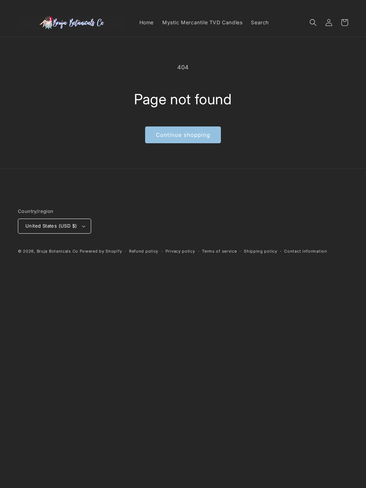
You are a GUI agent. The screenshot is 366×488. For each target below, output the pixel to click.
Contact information (305, 251)
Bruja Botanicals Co (57, 251)
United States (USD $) (51, 226)
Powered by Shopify (101, 251)
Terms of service (219, 251)
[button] (313, 22)
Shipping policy (260, 251)
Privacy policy (180, 251)
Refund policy (143, 251)
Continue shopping (183, 134)
